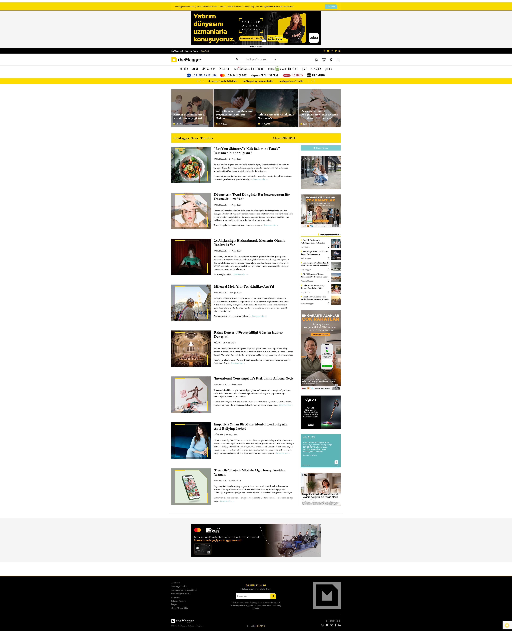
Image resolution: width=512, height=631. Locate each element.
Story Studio (305, 247)
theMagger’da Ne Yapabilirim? (184, 590)
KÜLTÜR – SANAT (189, 69)
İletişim (174, 604)
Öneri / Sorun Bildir (179, 608)
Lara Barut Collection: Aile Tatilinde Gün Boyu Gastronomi (315, 298)
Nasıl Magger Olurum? (180, 594)
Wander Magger (307, 281)
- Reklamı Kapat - (256, 46)
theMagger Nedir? (179, 586)
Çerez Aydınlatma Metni (268, 6)
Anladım (331, 6)
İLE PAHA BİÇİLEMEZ (237, 75)
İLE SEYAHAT (257, 69)
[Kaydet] (328, 246)
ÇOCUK (328, 69)
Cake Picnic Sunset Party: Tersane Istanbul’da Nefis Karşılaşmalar (313, 287)
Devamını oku (259, 179)
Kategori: (284, 138)
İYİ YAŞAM (316, 69)
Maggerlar (175, 597)
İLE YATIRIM (318, 75)
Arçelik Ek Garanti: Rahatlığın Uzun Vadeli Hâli (313, 241)
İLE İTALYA (297, 75)
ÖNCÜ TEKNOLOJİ (270, 75)
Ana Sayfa (175, 583)
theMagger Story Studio (330, 235)
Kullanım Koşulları (178, 601)
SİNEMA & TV (209, 69)
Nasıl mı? (205, 51)
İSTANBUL (224, 69)
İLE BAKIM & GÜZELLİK (204, 75)
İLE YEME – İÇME (297, 69)
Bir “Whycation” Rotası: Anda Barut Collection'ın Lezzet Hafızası (314, 275)
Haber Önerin (322, 148)
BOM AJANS (260, 626)
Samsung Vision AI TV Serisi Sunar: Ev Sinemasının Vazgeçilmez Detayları (314, 253)
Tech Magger (306, 258)
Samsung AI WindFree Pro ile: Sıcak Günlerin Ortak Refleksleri (315, 264)
